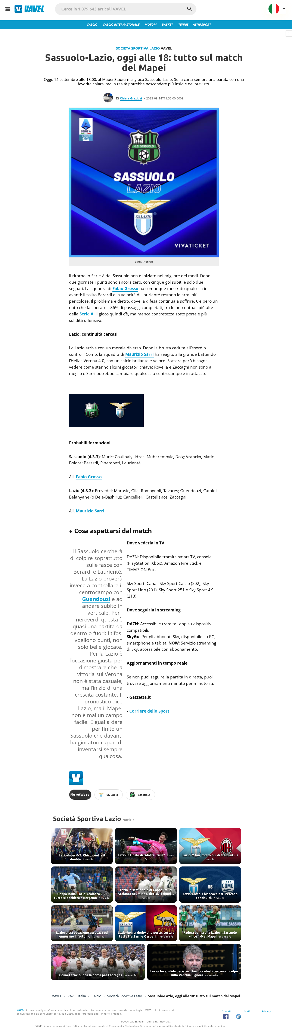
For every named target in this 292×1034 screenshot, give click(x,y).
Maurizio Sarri (139, 354)
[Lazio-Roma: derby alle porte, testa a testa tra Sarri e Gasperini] (146, 923)
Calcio (96, 996)
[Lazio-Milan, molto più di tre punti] (210, 846)
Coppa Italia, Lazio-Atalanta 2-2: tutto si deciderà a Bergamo (80, 896)
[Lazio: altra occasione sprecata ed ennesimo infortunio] (82, 923)
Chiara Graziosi (131, 98)
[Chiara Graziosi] (109, 98)
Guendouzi (96, 598)
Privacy (266, 1011)
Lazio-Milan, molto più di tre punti (209, 855)
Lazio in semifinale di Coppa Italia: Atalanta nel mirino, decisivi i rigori (145, 891)
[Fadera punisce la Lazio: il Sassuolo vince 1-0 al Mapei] (210, 923)
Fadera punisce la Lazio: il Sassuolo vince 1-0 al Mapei (210, 934)
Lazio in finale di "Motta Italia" (142, 855)
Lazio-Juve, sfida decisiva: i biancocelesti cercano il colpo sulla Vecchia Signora (194, 973)
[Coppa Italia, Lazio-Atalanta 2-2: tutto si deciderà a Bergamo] (82, 884)
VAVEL (57, 996)
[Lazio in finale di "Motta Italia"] (146, 846)
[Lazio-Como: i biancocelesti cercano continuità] (210, 884)
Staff (247, 1011)
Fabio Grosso (125, 288)
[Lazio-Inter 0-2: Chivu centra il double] (82, 846)
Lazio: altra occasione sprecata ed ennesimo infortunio (82, 934)
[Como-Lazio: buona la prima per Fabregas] (98, 962)
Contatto (227, 1011)
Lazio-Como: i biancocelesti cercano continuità (210, 896)
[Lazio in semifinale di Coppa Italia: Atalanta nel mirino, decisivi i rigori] (146, 884)
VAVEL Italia (77, 996)
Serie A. (87, 314)
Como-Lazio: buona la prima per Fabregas (91, 975)
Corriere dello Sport (149, 711)
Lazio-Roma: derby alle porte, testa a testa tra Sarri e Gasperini (146, 934)
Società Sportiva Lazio (138, 48)
